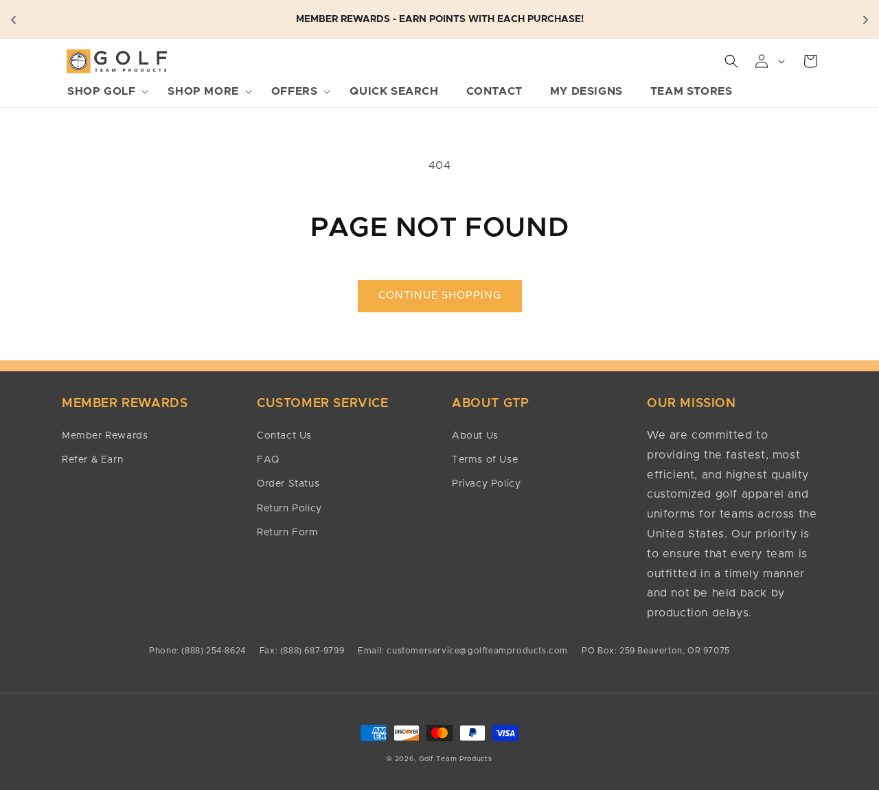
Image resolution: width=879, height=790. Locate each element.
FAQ (268, 460)
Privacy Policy (486, 484)
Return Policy (289, 508)
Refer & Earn (92, 460)
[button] (104, 91)
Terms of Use (485, 460)
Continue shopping (439, 295)
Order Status (288, 484)
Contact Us (284, 436)
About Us (475, 436)
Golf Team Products (455, 759)
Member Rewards (105, 436)
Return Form (288, 532)
